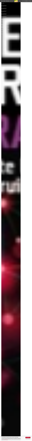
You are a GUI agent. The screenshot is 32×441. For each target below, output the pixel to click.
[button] (26, 1)
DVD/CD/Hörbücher (3, 31)
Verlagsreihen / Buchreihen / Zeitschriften (5, 29)
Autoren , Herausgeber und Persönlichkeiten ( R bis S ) (3, 16)
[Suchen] (24, 1)
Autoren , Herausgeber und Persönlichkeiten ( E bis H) (3, 8)
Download (7, 31)
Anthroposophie (2, 3)
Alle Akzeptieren (28, 437)
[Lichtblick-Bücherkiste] (16, 1)
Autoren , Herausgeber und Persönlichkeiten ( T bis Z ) (3, 19)
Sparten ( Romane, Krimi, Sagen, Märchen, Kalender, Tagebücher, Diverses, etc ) (5, 24)
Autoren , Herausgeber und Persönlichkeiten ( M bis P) (3, 14)
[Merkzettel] (29, 1)
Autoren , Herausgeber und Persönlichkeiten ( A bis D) (3, 5)
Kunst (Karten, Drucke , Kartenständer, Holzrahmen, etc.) (5, 27)
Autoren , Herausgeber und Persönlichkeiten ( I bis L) (3, 11)
